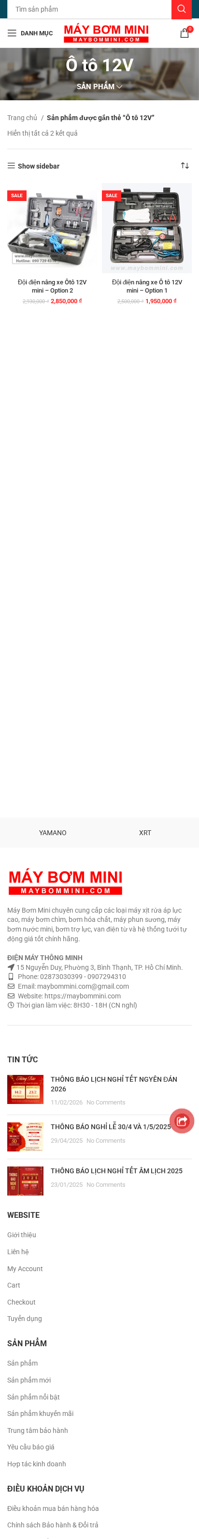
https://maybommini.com (82, 996)
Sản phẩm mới (29, 1380)
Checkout (21, 1302)
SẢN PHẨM (95, 87)
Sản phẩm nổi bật (33, 1397)
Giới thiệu (21, 1235)
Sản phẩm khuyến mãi (40, 1413)
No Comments (106, 1102)
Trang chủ (23, 118)
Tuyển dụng (24, 1318)
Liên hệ (18, 1252)
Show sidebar (38, 166)
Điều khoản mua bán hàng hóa (53, 1508)
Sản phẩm (22, 1363)
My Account (25, 1269)
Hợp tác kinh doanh (36, 1464)
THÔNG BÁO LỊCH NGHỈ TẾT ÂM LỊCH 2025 (117, 1171)
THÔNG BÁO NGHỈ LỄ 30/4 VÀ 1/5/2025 (111, 1127)
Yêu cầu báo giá (31, 1447)
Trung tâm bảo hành (37, 1430)
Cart (13, 1285)
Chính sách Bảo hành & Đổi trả (53, 1525)
